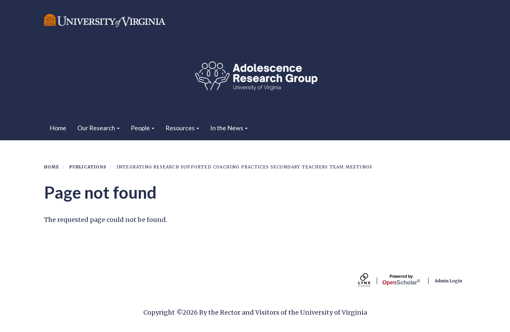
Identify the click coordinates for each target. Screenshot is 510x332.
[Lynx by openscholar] (370, 281)
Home (58, 128)
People (141, 128)
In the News (227, 128)
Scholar (401, 279)
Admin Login (448, 280)
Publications (88, 166)
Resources (180, 128)
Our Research (96, 128)
